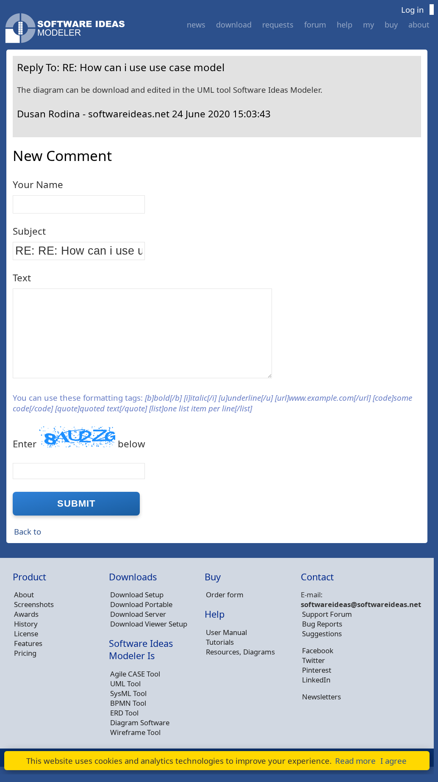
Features (28, 643)
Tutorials (220, 642)
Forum (315, 24)
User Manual (226, 632)
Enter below (79, 443)
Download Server (138, 614)
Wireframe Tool (135, 732)
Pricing (25, 653)
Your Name (38, 184)
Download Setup (137, 594)
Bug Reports (322, 624)
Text (22, 277)
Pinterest (316, 670)
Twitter (313, 660)
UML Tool (125, 683)
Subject (29, 231)
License (26, 633)
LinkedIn (316, 680)
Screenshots (34, 604)
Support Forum (327, 614)
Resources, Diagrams (240, 652)
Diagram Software (139, 722)
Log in (412, 9)
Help (344, 24)
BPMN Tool (128, 703)
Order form (225, 594)
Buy (391, 24)
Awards (26, 614)
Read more (355, 760)
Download (234, 24)
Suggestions (322, 633)
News (196, 24)
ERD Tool (124, 713)
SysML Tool (128, 693)
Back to (27, 531)
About (419, 24)
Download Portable (141, 604)
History (26, 624)
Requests (278, 24)
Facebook (317, 650)
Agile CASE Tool (135, 674)
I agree (393, 760)
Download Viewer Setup (148, 624)
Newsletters (321, 697)
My (368, 24)
